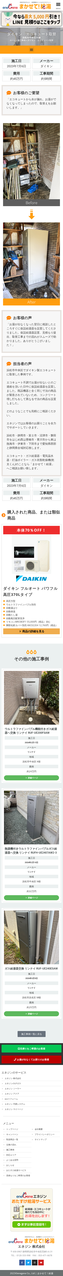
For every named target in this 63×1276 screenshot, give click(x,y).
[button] (58, 4)
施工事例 (22, 40)
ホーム (13, 40)
